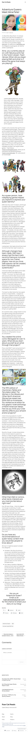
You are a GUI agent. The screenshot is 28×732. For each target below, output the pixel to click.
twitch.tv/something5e (8, 153)
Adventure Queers (6, 623)
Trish (7, 32)
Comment (22, 662)
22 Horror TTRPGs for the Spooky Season (9, 695)
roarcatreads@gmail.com (14, 599)
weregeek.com (21, 44)
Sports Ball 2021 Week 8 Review (20, 634)
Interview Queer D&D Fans (8, 626)
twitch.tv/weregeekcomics (9, 149)
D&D (13, 623)
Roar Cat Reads (6, 2)
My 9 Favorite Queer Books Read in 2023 (9, 685)
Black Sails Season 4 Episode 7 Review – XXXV (7, 634)
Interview (11, 32)
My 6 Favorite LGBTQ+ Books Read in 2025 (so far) (11, 679)
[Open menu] (25, 2)
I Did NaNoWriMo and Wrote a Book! (7, 690)
